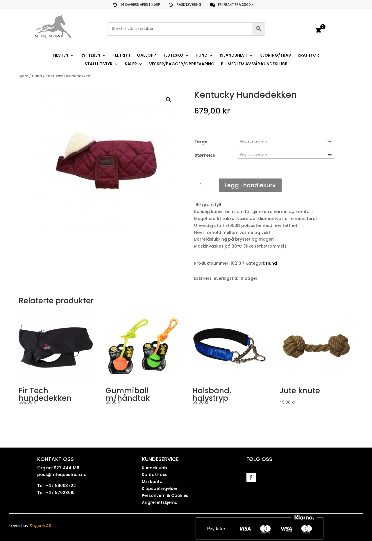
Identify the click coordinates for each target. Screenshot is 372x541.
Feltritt (121, 55)
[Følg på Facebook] (251, 477)
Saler (131, 64)
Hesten (60, 55)
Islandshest (233, 55)
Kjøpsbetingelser (160, 488)
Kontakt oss (154, 474)
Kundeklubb (154, 468)
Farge (201, 142)
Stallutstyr (98, 64)
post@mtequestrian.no (62, 474)
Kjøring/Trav (275, 55)
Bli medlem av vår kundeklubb (254, 64)
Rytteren (90, 55)
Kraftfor (308, 55)
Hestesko (172, 55)
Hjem (23, 76)
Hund (202, 55)
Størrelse (204, 155)
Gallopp (146, 55)
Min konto (152, 481)
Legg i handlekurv (250, 185)
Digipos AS (40, 526)
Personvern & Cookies (165, 495)
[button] (168, 100)
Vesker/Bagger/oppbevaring (181, 64)
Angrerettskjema (160, 502)
